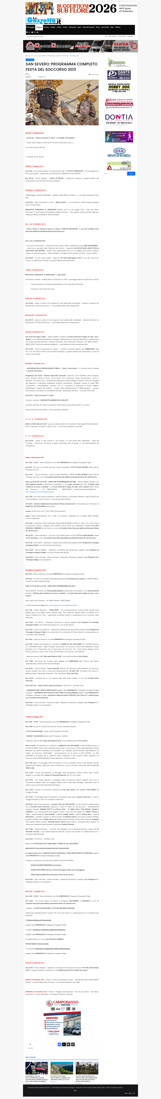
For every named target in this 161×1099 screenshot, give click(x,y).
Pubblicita (130, 36)
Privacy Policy (122, 36)
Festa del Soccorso (89, 27)
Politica (52, 27)
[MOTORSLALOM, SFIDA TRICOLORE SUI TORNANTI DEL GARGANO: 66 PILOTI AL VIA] (62, 1068)
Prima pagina (30, 27)
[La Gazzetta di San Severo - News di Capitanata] (44, 20)
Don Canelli (105, 27)
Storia (98, 27)
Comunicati (72, 27)
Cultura (59, 27)
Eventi (65, 27)
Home (28, 56)
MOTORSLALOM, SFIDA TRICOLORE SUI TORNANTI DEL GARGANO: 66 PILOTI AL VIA (60, 1078)
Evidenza (39, 27)
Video (112, 27)
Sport (79, 27)
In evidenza (34, 56)
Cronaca (46, 27)
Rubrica (117, 27)
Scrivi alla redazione (111, 36)
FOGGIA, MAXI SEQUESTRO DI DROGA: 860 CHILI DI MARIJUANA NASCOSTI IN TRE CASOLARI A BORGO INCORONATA (86, 1078)
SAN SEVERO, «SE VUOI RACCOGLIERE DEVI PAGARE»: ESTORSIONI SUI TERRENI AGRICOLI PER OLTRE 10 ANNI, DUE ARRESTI (36, 1078)
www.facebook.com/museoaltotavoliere (40, 492)
